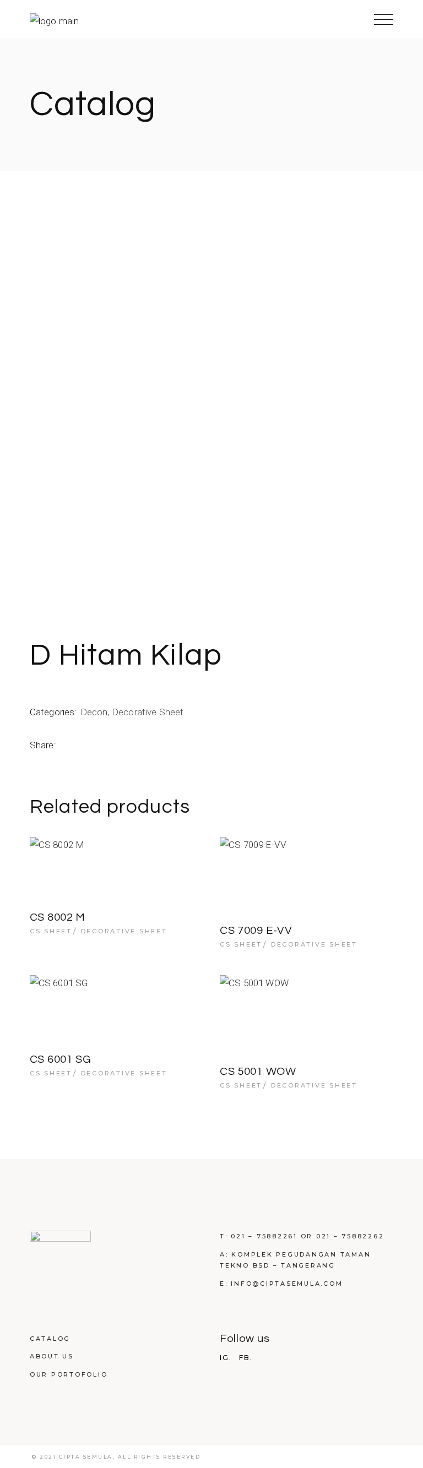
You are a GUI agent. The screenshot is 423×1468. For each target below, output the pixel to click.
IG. (225, 1358)
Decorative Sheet (148, 711)
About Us (52, 1356)
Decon (94, 711)
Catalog (50, 1338)
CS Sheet (51, 931)
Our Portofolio (69, 1374)
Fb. (245, 1358)
